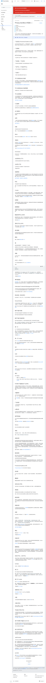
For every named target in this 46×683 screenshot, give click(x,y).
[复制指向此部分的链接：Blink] (18, 134)
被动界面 (21, 624)
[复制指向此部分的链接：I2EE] (18, 354)
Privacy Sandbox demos (38, 677)
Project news (15, 677)
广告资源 (29, 145)
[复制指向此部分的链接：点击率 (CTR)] (22, 164)
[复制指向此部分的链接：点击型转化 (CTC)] (24, 158)
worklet (18, 655)
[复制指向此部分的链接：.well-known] (22, 637)
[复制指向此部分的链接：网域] (18, 237)
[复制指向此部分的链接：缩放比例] (20, 505)
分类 (30, 599)
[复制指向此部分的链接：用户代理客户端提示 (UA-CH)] (30, 620)
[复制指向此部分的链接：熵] (17, 243)
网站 (21, 593)
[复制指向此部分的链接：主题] (18, 597)
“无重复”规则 (39, 80)
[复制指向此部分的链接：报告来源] (20, 497)
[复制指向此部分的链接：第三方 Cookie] (23, 579)
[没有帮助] (42, 20)
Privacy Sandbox (17, 20)
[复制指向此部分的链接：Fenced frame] (23, 301)
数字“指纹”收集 (22, 566)
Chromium (29, 136)
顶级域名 (20, 239)
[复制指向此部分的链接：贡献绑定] (20, 172)
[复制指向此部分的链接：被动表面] (20, 453)
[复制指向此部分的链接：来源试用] (20, 438)
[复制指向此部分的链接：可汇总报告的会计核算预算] (29, 88)
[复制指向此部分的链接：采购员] (19, 140)
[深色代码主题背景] (41, 266)
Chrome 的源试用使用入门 (26, 449)
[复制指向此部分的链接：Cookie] (19, 190)
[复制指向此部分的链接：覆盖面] (19, 478)
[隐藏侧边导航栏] (11, 681)
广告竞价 (19, 142)
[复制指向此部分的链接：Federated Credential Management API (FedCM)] (40, 286)
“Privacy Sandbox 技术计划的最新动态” (24, 10)
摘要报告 (36, 549)
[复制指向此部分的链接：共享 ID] (19, 518)
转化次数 (27, 130)
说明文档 (32, 107)
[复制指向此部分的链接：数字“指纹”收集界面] (25, 318)
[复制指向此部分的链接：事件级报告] (21, 279)
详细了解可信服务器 (18, 527)
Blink (31, 349)
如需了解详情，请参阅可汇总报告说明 (21, 178)
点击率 (24, 377)
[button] (5, 12)
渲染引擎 (23, 136)
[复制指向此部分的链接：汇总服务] (20, 103)
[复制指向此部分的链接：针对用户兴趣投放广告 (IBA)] (29, 383)
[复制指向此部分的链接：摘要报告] (20, 546)
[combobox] (25, 1)
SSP (34, 43)
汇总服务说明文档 (21, 617)
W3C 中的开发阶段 (29, 291)
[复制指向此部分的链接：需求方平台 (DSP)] (24, 223)
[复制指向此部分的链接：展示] (18, 373)
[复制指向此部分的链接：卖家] (18, 512)
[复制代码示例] (42, 266)
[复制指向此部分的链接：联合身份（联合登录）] (27, 295)
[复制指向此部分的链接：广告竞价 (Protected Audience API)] (33, 41)
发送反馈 (29, 664)
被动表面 (27, 566)
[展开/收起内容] (18, 25)
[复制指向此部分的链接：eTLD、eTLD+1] (23, 260)
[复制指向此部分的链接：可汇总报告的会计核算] (27, 78)
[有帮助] (41, 20)
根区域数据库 (17, 592)
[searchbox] (6, 7)
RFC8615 (34, 645)
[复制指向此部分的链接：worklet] (20, 653)
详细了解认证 (17, 123)
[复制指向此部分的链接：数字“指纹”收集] (23, 310)
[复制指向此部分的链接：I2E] (17, 347)
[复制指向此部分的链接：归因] (18, 126)
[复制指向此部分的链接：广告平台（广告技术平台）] (29, 67)
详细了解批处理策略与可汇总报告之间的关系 (22, 84)
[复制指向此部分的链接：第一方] (19, 327)
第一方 (27, 575)
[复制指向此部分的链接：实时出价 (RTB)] (23, 484)
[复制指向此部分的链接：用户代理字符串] (23, 629)
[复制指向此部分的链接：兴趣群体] (20, 392)
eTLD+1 (21, 532)
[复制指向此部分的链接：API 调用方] (21, 111)
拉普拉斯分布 (28, 421)
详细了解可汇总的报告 (18, 100)
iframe (31, 303)
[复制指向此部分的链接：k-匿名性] (20, 409)
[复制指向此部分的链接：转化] (18, 181)
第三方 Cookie (30, 196)
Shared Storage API (22, 658)
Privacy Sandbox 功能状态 (18, 12)
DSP (34, 142)
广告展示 (22, 226)
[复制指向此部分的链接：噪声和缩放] (21, 416)
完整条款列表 (36, 107)
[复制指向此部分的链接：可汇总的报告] (22, 94)
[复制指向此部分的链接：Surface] (20, 563)
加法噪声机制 (20, 421)
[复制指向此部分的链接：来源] (18, 430)
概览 (2, 4)
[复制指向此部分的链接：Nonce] (19, 425)
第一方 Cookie (24, 196)
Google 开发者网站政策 (23, 668)
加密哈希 (32, 120)
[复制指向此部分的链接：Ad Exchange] (22, 55)
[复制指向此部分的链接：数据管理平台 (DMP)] (26, 214)
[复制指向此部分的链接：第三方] (19, 569)
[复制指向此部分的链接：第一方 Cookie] (23, 338)
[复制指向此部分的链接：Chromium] (21, 151)
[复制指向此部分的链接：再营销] (19, 489)
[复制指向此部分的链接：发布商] (19, 471)
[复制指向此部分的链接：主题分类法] (21, 603)
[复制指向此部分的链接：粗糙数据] (20, 207)
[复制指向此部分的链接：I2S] (17, 366)
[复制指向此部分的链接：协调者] (19, 200)
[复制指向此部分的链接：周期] (18, 253)
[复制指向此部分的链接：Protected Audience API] (28, 465)
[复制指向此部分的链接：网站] (18, 530)
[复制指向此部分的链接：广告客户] (20, 72)
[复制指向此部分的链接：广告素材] (20, 48)
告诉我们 (26, 37)
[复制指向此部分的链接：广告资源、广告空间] (25, 61)
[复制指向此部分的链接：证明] (18, 118)
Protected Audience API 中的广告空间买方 (23, 148)
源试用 (27, 356)
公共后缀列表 (28, 262)
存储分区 (16, 543)
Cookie (26, 333)
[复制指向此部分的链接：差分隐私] (20, 230)
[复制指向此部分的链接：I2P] (17, 359)
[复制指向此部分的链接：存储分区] (20, 538)
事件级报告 (17, 281)
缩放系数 (26, 507)
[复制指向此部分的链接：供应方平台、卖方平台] (27, 556)
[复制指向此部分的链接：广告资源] (20, 402)
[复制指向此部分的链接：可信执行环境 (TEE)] (25, 610)
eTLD (24, 239)
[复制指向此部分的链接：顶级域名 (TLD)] (23, 589)
